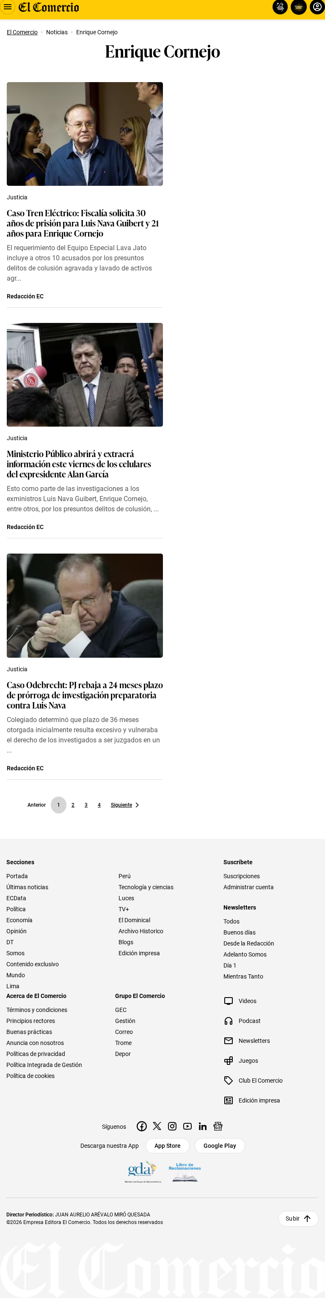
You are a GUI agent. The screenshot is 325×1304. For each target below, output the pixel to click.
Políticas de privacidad (35, 1053)
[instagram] (172, 1126)
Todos (231, 921)
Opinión (16, 931)
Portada (17, 876)
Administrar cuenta (248, 887)
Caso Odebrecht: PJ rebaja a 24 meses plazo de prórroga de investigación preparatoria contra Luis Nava (85, 694)
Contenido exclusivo (32, 964)
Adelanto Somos (245, 954)
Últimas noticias (27, 887)
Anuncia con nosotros (35, 1042)
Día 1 (230, 965)
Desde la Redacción (248, 943)
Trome (123, 1042)
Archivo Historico (140, 931)
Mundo (15, 975)
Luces (126, 898)
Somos (15, 953)
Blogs (125, 942)
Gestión (125, 1020)
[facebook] (142, 1126)
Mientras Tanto (243, 976)
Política (16, 909)
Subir (293, 1218)
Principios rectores (30, 1020)
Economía (19, 920)
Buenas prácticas (29, 1031)
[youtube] (187, 1126)
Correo (124, 1031)
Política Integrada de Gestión (44, 1064)
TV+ (123, 909)
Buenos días (239, 932)
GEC (121, 1009)
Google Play (220, 1145)
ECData (16, 898)
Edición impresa (139, 953)
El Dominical (134, 920)
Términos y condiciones (36, 1009)
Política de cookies (30, 1075)
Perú (124, 876)
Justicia (17, 197)
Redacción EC (25, 296)
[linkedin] (203, 1126)
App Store (167, 1145)
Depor (123, 1053)
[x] (157, 1126)
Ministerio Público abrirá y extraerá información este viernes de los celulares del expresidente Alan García (79, 463)
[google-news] (218, 1126)
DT (10, 942)
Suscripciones (241, 876)
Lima (12, 986)
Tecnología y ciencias (146, 887)
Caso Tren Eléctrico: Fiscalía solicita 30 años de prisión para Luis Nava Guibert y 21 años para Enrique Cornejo (83, 222)
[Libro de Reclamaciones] (185, 1172)
